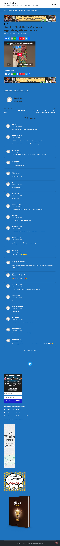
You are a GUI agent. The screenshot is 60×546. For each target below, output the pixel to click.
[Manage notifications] (56, 543)
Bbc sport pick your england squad (13, 409)
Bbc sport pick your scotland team (13, 413)
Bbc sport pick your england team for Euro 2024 (16, 416)
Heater (21, 90)
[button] (18, 101)
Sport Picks (10, 3)
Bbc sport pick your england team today (14, 406)
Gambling (16, 90)
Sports (6, 23)
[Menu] (55, 4)
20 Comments (23, 33)
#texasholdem (8, 90)
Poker (27, 90)
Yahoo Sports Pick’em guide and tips (13, 419)
